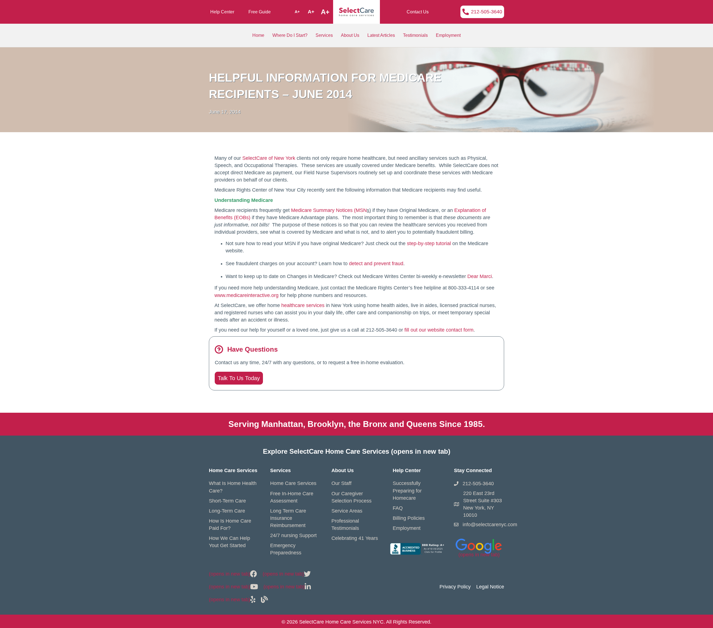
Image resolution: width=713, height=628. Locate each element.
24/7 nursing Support (293, 535)
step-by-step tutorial (429, 243)
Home (258, 35)
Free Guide (259, 11)
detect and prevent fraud (376, 263)
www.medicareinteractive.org (246, 295)
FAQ (398, 508)
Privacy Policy (455, 587)
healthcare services (302, 305)
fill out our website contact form (438, 330)
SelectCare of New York (268, 158)
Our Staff (341, 483)
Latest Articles (381, 35)
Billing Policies (409, 518)
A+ (297, 11)
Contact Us (418, 11)
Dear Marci (479, 276)
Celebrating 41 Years (354, 538)
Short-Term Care (227, 501)
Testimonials (415, 35)
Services (324, 35)
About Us (350, 35)
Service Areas (346, 511)
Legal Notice (490, 587)
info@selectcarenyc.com (490, 524)
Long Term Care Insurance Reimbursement (288, 518)
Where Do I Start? (289, 35)
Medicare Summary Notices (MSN (329, 210)
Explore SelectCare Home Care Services (356, 451)
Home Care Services (293, 483)
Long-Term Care (227, 511)
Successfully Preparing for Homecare (407, 490)
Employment (448, 35)
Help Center (222, 11)
